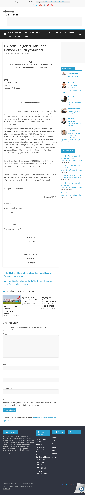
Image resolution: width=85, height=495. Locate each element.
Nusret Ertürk (73, 73)
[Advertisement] (44, 21)
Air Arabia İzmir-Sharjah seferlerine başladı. (11, 309)
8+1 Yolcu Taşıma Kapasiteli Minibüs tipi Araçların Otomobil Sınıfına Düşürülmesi (71, 158)
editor (19, 53)
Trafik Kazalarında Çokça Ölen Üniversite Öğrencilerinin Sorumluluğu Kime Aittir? (71, 137)
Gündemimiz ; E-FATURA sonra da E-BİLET (75, 102)
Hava (25, 32)
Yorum (6, 334)
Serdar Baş (72, 97)
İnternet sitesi (8, 388)
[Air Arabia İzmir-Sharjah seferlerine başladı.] (12, 296)
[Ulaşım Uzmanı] (5, 34)
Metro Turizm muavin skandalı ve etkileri (74, 123)
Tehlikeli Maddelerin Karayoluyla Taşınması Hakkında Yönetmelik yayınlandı (28, 274)
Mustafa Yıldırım (74, 109)
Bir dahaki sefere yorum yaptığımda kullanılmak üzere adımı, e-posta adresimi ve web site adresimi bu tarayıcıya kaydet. (29, 404)
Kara (32, 32)
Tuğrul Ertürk (73, 118)
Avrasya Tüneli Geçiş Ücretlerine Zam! (29, 299)
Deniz (10, 32)
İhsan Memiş (72, 130)
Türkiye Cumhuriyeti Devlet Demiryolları (43, 457)
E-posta (6, 376)
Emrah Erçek (72, 83)
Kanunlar (26, 36)
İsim (5, 364)
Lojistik (39, 32)
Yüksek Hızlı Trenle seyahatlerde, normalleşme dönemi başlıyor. (55, 3)
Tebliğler (58, 32)
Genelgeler (69, 32)
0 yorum (26, 53)
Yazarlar (55, 440)
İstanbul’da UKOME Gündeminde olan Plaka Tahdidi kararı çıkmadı (49, 301)
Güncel (18, 32)
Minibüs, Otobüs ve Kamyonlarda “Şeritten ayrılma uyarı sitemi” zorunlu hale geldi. (28, 282)
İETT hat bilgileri (41, 468)
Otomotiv (48, 32)
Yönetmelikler (14, 36)
